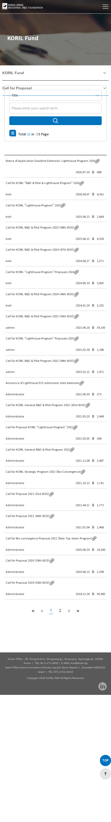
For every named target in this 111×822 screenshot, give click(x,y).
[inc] (69, 611)
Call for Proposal (17, 88)
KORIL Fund (13, 73)
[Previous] (33, 611)
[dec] (42, 611)
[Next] (78, 611)
